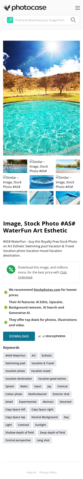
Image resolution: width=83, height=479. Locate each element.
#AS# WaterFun (15, 355)
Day (66, 417)
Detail (9, 402)
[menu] (77, 8)
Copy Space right (42, 409)
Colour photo (13, 394)
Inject (37, 386)
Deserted (65, 402)
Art (34, 355)
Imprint (31, 472)
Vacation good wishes (52, 378)
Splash (9, 386)
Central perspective (18, 440)
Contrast (23, 425)
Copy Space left (15, 409)
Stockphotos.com (47, 290)
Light (8, 425)
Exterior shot (61, 394)
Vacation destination (18, 378)
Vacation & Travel (42, 363)
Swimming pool (15, 363)
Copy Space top (15, 417)
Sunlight (40, 425)
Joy (49, 386)
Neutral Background (44, 417)
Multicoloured (37, 394)
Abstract (48, 402)
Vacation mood (40, 371)
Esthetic (47, 355)
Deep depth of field (52, 432)
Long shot (43, 440)
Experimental (27, 402)
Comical (62, 386)
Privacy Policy (48, 472)
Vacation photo (15, 371)
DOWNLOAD (19, 336)
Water (24, 386)
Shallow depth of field (19, 432)
